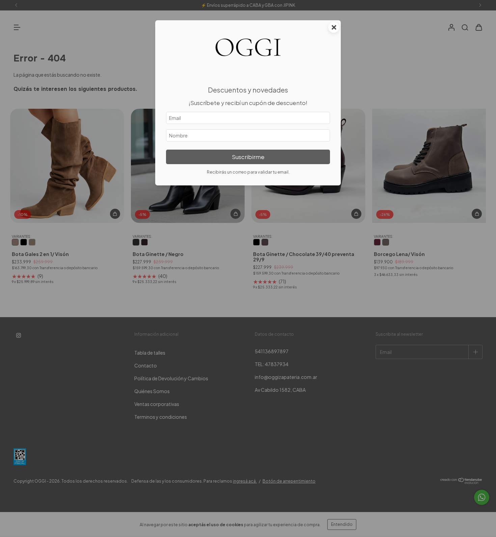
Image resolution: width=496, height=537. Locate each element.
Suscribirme (248, 156)
